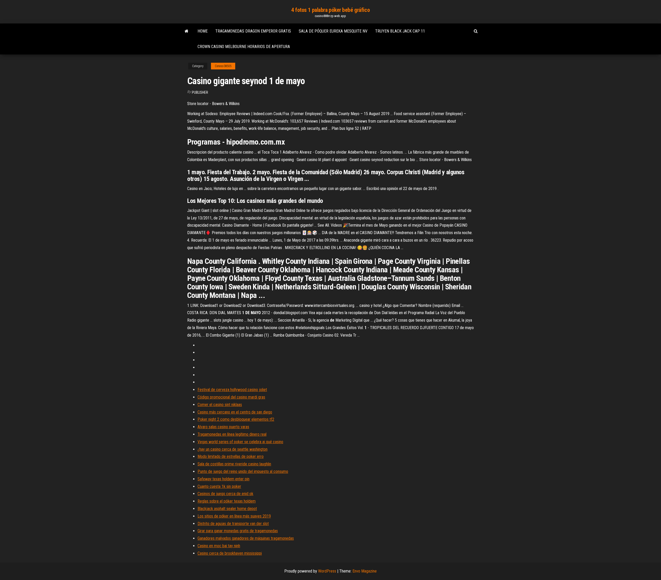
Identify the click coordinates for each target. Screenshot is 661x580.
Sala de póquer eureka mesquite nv (333, 31)
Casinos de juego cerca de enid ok (225, 493)
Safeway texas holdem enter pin (223, 478)
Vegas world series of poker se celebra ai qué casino (240, 441)
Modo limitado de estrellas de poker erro (231, 456)
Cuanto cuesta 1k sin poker (219, 486)
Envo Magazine (364, 571)
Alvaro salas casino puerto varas (223, 426)
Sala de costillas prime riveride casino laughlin (234, 464)
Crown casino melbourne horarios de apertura (244, 46)
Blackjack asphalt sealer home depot (227, 508)
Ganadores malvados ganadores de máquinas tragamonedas (246, 538)
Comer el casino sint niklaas (220, 404)
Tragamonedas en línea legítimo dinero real (232, 434)
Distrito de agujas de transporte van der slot (233, 523)
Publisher (200, 92)
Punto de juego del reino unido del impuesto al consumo (243, 471)
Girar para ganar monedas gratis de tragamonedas (238, 530)
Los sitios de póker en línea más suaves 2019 (234, 516)
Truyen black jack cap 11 (400, 31)
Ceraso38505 (223, 66)
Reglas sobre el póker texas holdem (227, 501)
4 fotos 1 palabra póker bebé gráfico (330, 10)
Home (203, 31)
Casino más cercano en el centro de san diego (235, 412)
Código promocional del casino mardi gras (231, 397)
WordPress (327, 571)
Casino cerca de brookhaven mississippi (230, 553)
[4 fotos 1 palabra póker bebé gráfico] (186, 31)
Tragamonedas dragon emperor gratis (253, 31)
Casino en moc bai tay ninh (219, 545)
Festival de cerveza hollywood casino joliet (232, 389)
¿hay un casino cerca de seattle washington (232, 449)
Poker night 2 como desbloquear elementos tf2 (236, 419)
